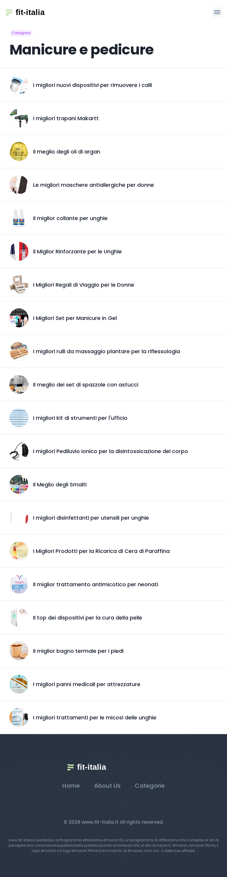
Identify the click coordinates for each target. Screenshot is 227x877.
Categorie (150, 786)
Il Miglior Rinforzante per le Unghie (77, 251)
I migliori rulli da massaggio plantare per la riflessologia (106, 351)
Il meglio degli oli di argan (66, 151)
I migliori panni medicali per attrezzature (86, 684)
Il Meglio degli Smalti (60, 484)
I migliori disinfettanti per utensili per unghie (91, 517)
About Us (107, 786)
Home (71, 786)
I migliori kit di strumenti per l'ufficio (80, 418)
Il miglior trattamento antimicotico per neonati (95, 584)
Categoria (21, 32)
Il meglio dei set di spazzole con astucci (85, 384)
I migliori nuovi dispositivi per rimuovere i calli (92, 85)
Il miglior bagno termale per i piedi (78, 651)
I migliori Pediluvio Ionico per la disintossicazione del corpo (110, 451)
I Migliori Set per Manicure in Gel (75, 318)
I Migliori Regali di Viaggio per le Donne (83, 284)
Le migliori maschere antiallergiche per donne (93, 185)
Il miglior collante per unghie (70, 218)
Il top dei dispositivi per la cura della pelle (87, 617)
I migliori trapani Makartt (66, 118)
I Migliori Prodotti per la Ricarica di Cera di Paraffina (101, 551)
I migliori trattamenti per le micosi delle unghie (94, 717)
